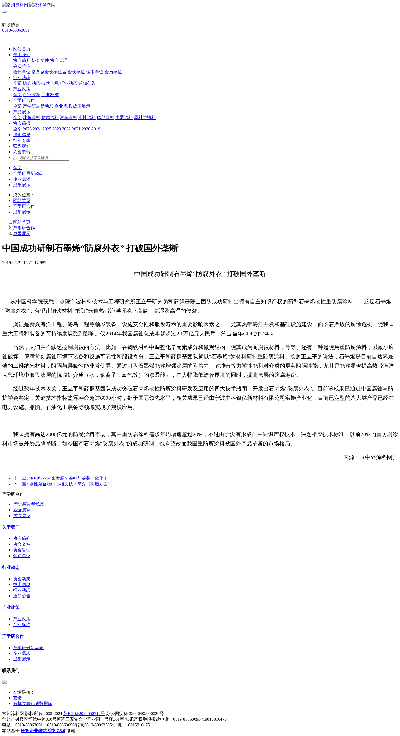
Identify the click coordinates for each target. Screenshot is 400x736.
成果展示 (21, 184)
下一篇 (62, 484)
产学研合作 (24, 206)
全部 (17, 83)
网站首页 (21, 49)
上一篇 (60, 478)
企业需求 (21, 179)
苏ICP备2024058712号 (84, 713)
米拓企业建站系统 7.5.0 (43, 730)
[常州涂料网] (200, 5)
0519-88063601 (16, 30)
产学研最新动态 (28, 173)
